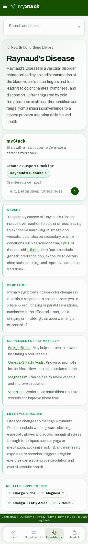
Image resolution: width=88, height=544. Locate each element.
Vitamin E (16, 392)
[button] (28, 173)
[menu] (5, 6)
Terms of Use (66, 516)
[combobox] (40, 27)
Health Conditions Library (32, 47)
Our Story (26, 516)
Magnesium (17, 377)
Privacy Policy (44, 516)
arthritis (33, 250)
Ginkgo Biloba (19, 348)
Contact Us (8, 516)
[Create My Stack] (75, 191)
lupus (65, 243)
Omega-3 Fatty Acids (26, 362)
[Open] (79, 27)
